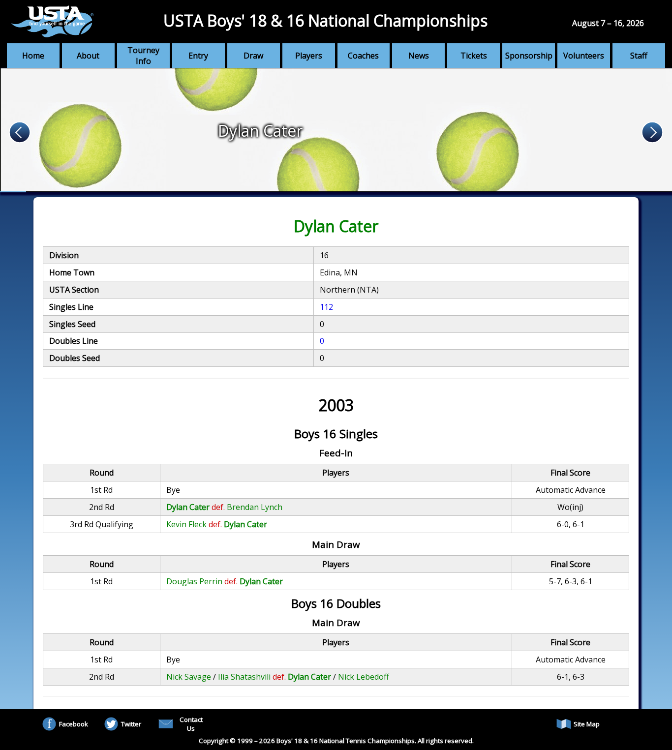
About (88, 55)
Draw (253, 55)
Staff (638, 55)
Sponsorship (528, 55)
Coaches (363, 55)
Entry (198, 55)
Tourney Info (143, 55)
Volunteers (583, 55)
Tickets (473, 55)
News (418, 55)
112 (326, 306)
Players (308, 55)
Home (33, 55)
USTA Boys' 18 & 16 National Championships (325, 20)
